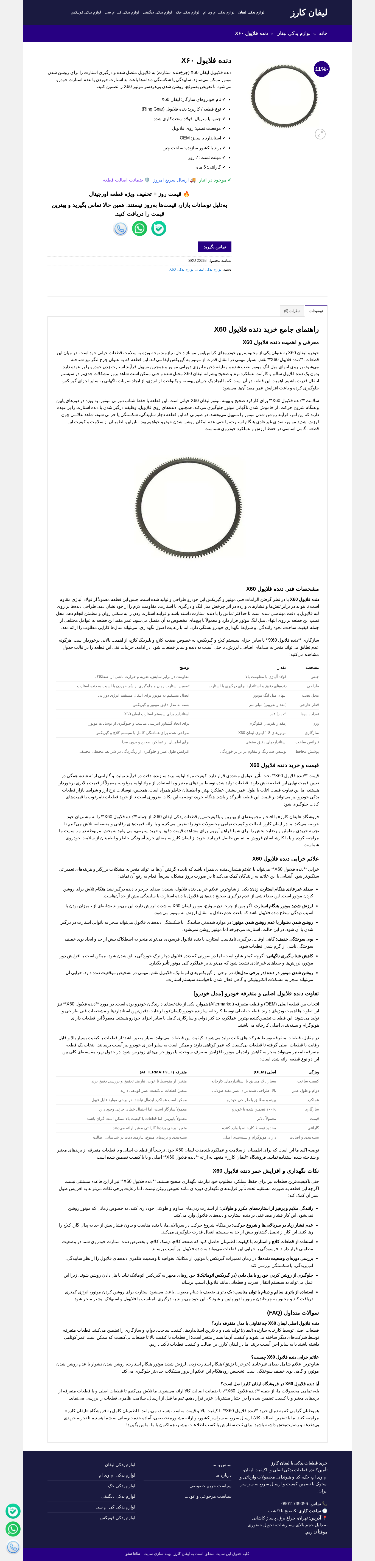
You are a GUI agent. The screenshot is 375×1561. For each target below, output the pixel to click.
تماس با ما (221, 1464)
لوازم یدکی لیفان (251, 12)
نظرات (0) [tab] (292, 311)
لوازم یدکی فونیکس (86, 12)
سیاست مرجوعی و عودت (207, 1496)
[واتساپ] (13, 1530)
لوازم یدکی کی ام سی (122, 12)
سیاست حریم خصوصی (210, 1485)
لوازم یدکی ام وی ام (218, 12)
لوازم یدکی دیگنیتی (157, 12)
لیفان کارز (309, 12)
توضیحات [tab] (316, 311)
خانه (323, 33)
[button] (320, 134)
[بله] (13, 1512)
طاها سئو (133, 1553)
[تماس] (13, 1547)
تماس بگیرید (215, 246)
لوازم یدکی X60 (181, 269)
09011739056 (294, 1503)
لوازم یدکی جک (188, 12)
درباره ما (223, 1475)
